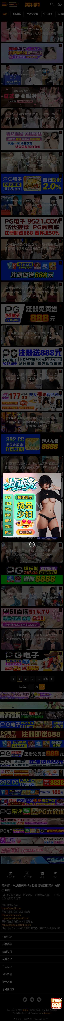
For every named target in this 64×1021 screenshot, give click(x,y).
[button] (53, 1007)
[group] (56, 1003)
